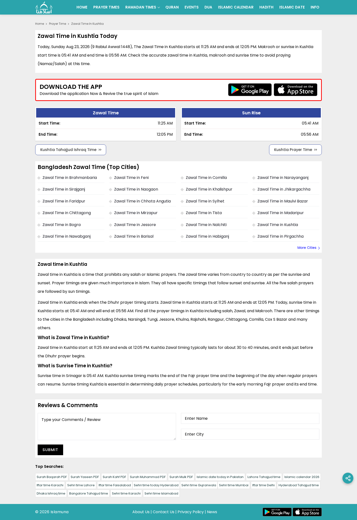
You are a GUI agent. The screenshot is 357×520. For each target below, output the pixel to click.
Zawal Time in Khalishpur (209, 189)
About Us (141, 512)
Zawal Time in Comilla (206, 177)
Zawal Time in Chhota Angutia (142, 201)
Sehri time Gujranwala (198, 485)
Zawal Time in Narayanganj (282, 177)
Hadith (266, 7)
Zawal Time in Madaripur (280, 213)
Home (81, 7)
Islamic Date (292, 7)
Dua (208, 7)
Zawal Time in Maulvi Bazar (282, 201)
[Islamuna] (44, 7)
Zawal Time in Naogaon (136, 189)
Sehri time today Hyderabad (156, 485)
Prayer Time (57, 24)
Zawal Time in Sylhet (205, 201)
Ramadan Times (140, 7)
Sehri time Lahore (81, 485)
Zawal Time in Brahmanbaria (69, 177)
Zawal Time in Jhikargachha (283, 189)
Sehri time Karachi (126, 493)
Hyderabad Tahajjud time (299, 485)
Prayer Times (106, 7)
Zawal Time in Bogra (61, 224)
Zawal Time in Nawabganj (66, 236)
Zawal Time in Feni (131, 177)
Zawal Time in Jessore (135, 224)
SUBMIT (50, 450)
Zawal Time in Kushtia (277, 224)
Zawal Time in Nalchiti (206, 224)
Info (315, 7)
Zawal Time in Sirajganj (63, 189)
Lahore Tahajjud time (263, 477)
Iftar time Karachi (50, 485)
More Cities (307, 247)
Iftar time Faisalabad (115, 485)
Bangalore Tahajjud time (88, 493)
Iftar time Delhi (263, 485)
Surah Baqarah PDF (52, 477)
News (212, 512)
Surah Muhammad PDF (148, 477)
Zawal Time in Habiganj (207, 236)
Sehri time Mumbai (233, 485)
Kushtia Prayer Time (293, 149)
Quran (172, 7)
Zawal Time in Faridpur (63, 201)
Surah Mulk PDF (181, 477)
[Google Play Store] (250, 89)
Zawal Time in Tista (204, 213)
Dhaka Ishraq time (51, 493)
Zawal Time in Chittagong (66, 213)
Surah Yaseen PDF (85, 477)
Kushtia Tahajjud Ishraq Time (68, 149)
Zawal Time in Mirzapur (136, 213)
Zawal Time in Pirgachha (280, 236)
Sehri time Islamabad (161, 493)
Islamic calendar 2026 (301, 477)
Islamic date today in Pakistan (220, 477)
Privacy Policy (191, 512)
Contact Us (163, 512)
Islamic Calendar (236, 7)
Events (192, 7)
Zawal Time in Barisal (133, 236)
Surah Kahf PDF (114, 477)
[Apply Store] (295, 89)
